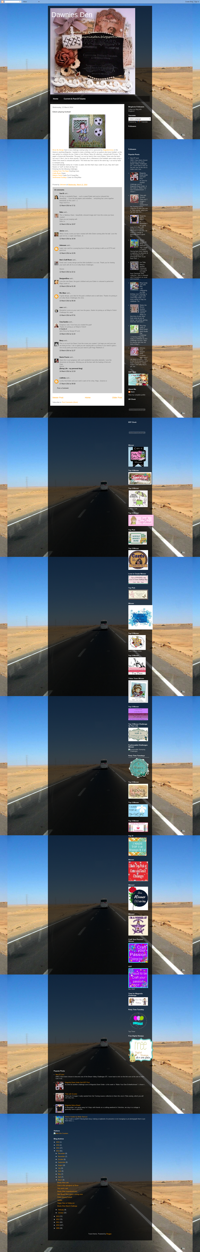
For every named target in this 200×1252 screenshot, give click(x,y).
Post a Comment (63, 388)
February (61, 1210)
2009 (58, 1228)
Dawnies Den (71, 15)
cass (61, 307)
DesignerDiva (64, 278)
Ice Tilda (142, 262)
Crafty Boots (57, 173)
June (60, 1171)
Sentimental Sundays (60, 177)
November (61, 1156)
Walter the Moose (143, 306)
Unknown (62, 245)
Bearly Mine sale (63, 1182)
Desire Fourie (64, 357)
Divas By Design (58, 150)
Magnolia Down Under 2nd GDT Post (144, 175)
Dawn (133, 392)
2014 (58, 1151)
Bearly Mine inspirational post (67, 1191)
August (60, 1165)
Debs (61, 212)
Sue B (61, 193)
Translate (144, 122)
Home (55, 99)
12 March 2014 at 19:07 (67, 224)
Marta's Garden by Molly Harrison (143, 242)
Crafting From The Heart (61, 171)
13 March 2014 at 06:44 (67, 301)
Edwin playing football (64, 1197)
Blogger (108, 1234)
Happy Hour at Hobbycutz (66, 1203)
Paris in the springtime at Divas (67, 1185)
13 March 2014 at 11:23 (67, 334)
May (59, 1174)
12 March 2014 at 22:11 (67, 272)
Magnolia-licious (108, 150)
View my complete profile (136, 395)
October (61, 1159)
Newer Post (58, 397)
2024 (58, 1142)
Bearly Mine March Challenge (67, 1206)
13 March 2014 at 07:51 (67, 315)
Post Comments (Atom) (70, 402)
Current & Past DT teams (75, 99)
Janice (61, 231)
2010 (58, 1225)
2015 (58, 1148)
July (59, 1168)
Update (59, 1200)
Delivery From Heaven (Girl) (142, 350)
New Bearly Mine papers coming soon (70, 1194)
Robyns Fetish (57, 175)
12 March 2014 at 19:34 (67, 239)
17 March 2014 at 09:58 (67, 384)
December (61, 1153)
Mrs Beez (62, 293)
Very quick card (62, 1188)
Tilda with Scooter (143, 196)
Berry (61, 340)
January (61, 1213)
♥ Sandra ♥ (63, 329)
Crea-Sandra (63, 322)
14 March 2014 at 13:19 (67, 371)
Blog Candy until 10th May (143, 284)
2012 (58, 1219)
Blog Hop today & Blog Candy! (144, 327)
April (59, 1177)
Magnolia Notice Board (143, 217)
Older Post (117, 397)
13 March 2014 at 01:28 (67, 286)
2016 (58, 1145)
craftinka (62, 378)
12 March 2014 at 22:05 (67, 253)
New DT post (134, 158)
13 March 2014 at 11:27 (67, 350)
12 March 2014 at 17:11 (67, 205)
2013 (58, 1216)
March (60, 1180)
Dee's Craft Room (65, 260)
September (62, 1162)
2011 (58, 1222)
